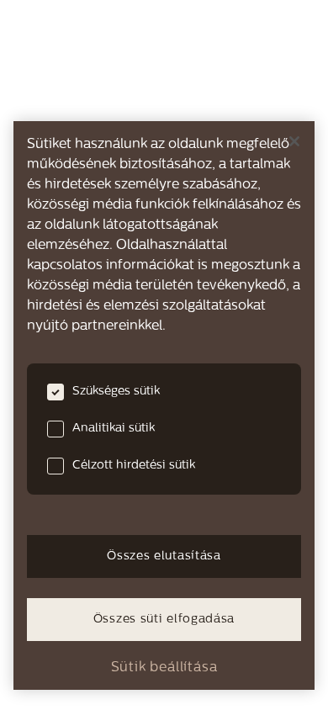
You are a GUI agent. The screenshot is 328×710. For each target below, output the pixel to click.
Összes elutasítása (164, 556)
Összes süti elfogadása (164, 619)
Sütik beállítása (164, 668)
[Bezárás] (294, 141)
